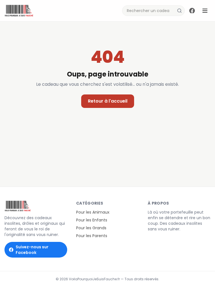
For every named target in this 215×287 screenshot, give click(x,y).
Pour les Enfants (91, 220)
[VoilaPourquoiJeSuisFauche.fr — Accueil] (18, 10)
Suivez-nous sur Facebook (32, 249)
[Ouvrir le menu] (205, 10)
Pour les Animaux (92, 212)
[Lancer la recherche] (179, 10)
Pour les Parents (91, 236)
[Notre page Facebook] (192, 11)
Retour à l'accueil (107, 101)
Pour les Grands (91, 228)
